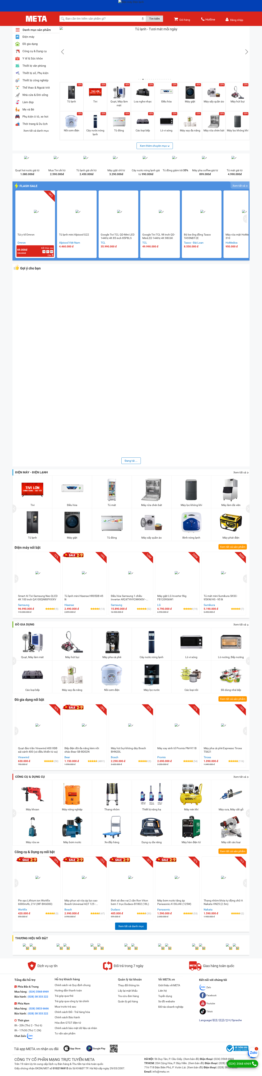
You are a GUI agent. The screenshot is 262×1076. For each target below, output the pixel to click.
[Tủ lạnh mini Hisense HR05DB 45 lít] (84, 573)
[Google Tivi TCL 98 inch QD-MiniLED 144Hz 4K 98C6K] (161, 212)
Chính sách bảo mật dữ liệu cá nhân (76, 1028)
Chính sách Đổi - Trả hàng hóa (72, 1011)
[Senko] (100, 948)
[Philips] (161, 948)
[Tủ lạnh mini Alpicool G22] (78, 212)
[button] (138, 79)
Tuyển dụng (165, 996)
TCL (103, 242)
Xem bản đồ (191, 1058)
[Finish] (236, 948)
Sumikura (209, 604)
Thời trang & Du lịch (35, 124)
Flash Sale (28, 186)
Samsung (23, 604)
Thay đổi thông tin (128, 985)
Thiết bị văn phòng (34, 66)
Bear (67, 757)
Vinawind (23, 757)
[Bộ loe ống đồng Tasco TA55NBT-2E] (203, 212)
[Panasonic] (60, 948)
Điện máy (28, 37)
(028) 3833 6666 (38, 1008)
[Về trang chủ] (36, 19)
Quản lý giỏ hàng (128, 1001)
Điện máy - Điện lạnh (31, 472)
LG (159, 604)
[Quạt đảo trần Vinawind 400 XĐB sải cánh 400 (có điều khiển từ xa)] (38, 725)
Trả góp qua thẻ (64, 995)
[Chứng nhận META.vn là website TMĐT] (236, 1051)
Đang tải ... (131, 460)
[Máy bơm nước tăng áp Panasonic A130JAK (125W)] (177, 877)
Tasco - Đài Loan (194, 242)
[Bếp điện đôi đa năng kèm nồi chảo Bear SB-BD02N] (84, 725)
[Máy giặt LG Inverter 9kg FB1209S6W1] (177, 573)
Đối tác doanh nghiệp (170, 1006)
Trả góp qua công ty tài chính (72, 1001)
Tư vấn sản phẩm (65, 1033)
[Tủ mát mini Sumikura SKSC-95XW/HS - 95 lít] (224, 573)
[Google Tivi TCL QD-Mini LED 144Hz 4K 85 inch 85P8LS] (120, 212)
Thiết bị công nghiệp (35, 80)
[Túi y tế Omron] (36, 212)
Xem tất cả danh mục (36, 130)
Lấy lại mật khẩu (128, 990)
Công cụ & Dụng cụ (34, 51)
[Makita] (127, 948)
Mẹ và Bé (28, 109)
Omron (21, 242)
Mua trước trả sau (65, 1006)
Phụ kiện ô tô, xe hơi (35, 116)
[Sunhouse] (26, 948)
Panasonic (163, 909)
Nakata (208, 909)
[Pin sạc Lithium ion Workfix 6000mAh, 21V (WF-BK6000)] (38, 877)
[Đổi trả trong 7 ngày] (123, 969)
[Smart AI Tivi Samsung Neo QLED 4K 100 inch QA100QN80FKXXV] (38, 573)
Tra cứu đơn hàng (128, 996)
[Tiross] (229, 948)
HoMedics (231, 242)
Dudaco (115, 909)
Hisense (69, 604)
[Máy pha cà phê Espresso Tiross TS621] (224, 725)
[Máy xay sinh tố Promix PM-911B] (177, 725)
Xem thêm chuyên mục (153, 145)
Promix (161, 757)
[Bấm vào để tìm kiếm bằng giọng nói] (143, 19)
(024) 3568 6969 (38, 991)
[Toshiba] (94, 948)
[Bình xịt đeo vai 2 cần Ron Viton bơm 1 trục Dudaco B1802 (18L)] (131, 877)
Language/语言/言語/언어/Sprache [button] (220, 1020)
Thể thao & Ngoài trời (36, 87)
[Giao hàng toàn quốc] (211, 969)
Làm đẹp (28, 102)
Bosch (114, 757)
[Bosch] (33, 948)
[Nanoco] (195, 948)
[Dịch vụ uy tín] (43, 969)
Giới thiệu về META (169, 985)
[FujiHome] (66, 948)
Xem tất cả (238, 185)
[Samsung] (202, 948)
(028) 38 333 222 (38, 996)
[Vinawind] (168, 948)
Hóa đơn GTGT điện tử (68, 1022)
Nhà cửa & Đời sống (35, 95)
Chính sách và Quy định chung (73, 985)
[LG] (134, 948)
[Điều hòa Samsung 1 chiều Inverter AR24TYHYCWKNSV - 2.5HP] (131, 573)
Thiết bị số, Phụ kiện (35, 73)
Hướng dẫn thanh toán (68, 990)
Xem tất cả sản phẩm (232, 546)
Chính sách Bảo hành (67, 1017)
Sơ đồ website (166, 1001)
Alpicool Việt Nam (69, 242)
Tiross (207, 757)
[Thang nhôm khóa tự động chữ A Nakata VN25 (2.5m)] (224, 877)
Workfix (22, 909)
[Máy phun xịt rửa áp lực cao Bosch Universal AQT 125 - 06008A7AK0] (84, 877)
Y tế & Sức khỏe (32, 58)
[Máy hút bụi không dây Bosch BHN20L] (131, 725)
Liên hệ (162, 990)
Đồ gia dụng (30, 44)
